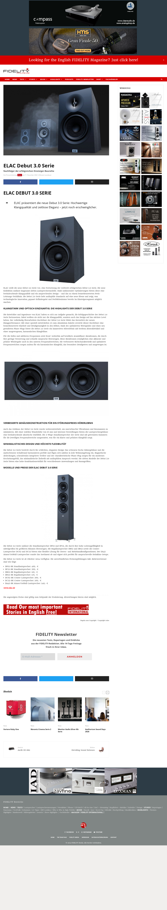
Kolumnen (26, 810)
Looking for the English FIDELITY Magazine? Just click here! (83, 60)
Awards (40, 812)
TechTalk (17, 810)
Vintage (139, 807)
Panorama (7, 810)
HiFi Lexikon (46, 810)
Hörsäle (108, 810)
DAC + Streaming (101, 807)
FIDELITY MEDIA (74, 837)
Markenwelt (17, 812)
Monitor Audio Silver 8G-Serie (68, 730)
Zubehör (131, 807)
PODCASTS (69, 79)
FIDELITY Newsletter (85, 79)
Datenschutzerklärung (100, 837)
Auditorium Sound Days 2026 (95, 730)
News (14, 79)
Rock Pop (99, 810)
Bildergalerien (29, 812)
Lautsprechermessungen (46, 807)
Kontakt (113, 837)
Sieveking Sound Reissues (83, 749)
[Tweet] (56, 182)
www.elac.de (9, 588)
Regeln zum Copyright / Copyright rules (94, 620)
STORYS (147, 807)
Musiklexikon (130, 810)
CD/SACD (79, 807)
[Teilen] (20, 182)
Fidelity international (92, 812)
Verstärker (62, 807)
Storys (32, 79)
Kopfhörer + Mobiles (118, 807)
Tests (22, 79)
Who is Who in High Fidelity (64, 810)
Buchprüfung (118, 810)
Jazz (92, 810)
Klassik (86, 810)
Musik (42, 79)
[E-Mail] (92, 182)
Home (7, 79)
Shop (98, 79)
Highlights (55, 79)
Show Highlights (51, 812)
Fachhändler (112, 79)
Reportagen (156, 807)
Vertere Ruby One (11, 729)
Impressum (85, 837)
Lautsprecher (29, 807)
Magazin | (76, 812)
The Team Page (62, 837)
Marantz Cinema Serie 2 (41, 729)
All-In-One (88, 807)
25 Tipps (35, 810)
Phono (70, 807)
